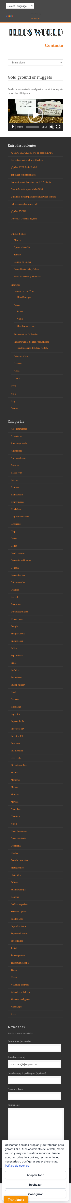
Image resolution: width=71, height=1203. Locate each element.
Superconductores (19, 933)
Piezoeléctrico (17, 867)
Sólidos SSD (17, 919)
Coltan (17, 305)
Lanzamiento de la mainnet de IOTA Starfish (31, 182)
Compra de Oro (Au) (24, 291)
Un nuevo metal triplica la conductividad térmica (33, 196)
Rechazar (35, 1184)
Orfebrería (16, 845)
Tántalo (17, 254)
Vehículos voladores (20, 992)
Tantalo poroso (18, 955)
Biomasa (15, 487)
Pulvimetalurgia (18, 889)
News (13, 393)
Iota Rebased (17, 750)
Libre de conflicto (19, 765)
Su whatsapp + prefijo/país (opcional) (27, 1073)
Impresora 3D (17, 728)
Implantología (17, 721)
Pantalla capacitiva (19, 860)
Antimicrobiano (18, 458)
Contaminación (18, 575)
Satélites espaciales (19, 904)
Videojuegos (16, 1006)
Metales (14, 787)
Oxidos (14, 853)
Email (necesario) (16, 1057)
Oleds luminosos (19, 831)
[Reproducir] (13, 127)
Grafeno (17, 363)
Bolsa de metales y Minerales (27, 276)
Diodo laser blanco (19, 611)
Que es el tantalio (22, 247)
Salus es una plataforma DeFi (24, 204)
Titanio (14, 970)
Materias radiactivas (26, 326)
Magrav (14, 772)
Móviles (15, 801)
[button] (35, 115)
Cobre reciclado (21, 356)
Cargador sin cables (20, 516)
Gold (13, 692)
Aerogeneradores (19, 428)
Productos (15, 285)
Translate (35, 18)
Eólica (14, 648)
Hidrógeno (16, 706)
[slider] (32, 127)
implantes (15, 714)
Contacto (54, 45)
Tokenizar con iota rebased (23, 174)
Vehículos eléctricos (20, 984)
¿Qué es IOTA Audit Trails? (24, 167)
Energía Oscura (18, 633)
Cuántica (15, 589)
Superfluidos (17, 940)
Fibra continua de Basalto (25, 334)
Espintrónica (16, 655)
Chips (13, 531)
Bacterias (15, 465)
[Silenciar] (52, 127)
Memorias (15, 780)
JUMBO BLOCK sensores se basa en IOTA (32, 152)
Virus (13, 1014)
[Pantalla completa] (58, 127)
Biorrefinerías (17, 502)
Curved (14, 597)
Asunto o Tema (15, 1089)
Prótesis (14, 882)
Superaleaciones (18, 926)
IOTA (13, 386)
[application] (35, 115)
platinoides (16, 875)
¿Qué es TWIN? (18, 211)
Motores (15, 794)
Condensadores (18, 553)
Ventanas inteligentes (20, 999)
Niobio (20, 319)
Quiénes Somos (18, 233)
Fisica (13, 663)
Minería (17, 240)
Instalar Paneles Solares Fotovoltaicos (31, 341)
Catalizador (16, 524)
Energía (14, 626)
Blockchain (16, 509)
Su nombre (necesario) (19, 1041)
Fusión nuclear (18, 684)
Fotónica (15, 670)
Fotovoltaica (16, 677)
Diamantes (16, 604)
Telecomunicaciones (20, 962)
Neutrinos (15, 816)
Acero (17, 370)
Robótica (15, 897)
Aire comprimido (19, 443)
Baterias (14, 480)
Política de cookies (17, 1165)
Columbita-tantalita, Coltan (26, 269)
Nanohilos (16, 809)
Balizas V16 (16, 472)
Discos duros (17, 619)
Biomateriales (17, 494)
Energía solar (17, 641)
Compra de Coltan (22, 262)
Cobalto (14, 538)
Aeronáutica (16, 436)
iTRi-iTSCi (16, 758)
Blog (13, 401)
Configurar (35, 1194)
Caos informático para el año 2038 (27, 189)
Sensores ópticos (19, 911)
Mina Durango (24, 297)
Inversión (15, 743)
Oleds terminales (18, 838)
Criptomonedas (18, 582)
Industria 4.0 (17, 736)
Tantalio (20, 311)
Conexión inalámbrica (21, 560)
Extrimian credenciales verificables (27, 160)
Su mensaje (14, 1105)
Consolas (15, 567)
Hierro (17, 378)
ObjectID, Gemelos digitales (24, 218)
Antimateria (16, 450)
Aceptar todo (35, 1175)
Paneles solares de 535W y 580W (32, 348)
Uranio (14, 977)
